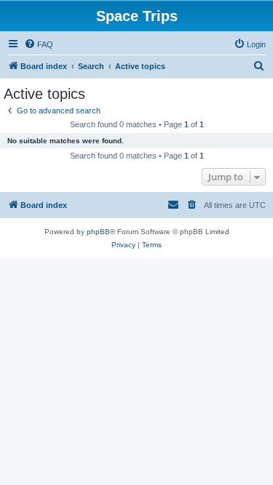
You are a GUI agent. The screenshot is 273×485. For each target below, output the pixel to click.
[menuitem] (38, 44)
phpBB (98, 232)
